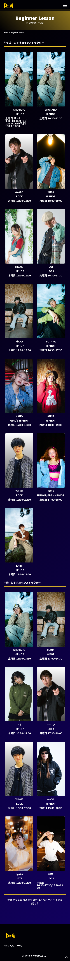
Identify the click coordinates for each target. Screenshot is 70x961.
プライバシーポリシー (15, 945)
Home (6, 32)
